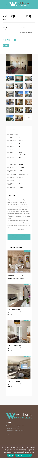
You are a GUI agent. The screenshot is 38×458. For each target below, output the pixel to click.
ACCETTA (10, 455)
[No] (36, 451)
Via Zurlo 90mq (14, 309)
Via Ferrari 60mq (14, 345)
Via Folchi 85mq (14, 381)
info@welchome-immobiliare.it (15, 430)
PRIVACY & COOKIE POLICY (23, 455)
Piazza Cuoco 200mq (16, 276)
